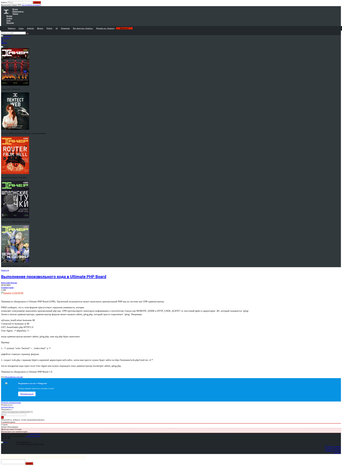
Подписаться (26, 394)
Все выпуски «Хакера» (83, 28)
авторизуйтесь (7, 407)
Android (30, 28)
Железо (40, 28)
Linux (21, 28)
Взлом (8, 377)
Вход (339, 4)
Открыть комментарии (11, 403)
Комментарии (7, 287)
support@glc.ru (34, 434)
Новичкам (65, 28)
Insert (29, 464)
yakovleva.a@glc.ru (33, 436)
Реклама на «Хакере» (105, 28)
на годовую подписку (31, 5)
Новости (5, 270)
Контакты (337, 453)
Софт (20, 377)
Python (49, 28)
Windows (11, 28)
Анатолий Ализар (9, 283)
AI (57, 28)
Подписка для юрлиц (333, 449)
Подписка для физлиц (333, 446)
